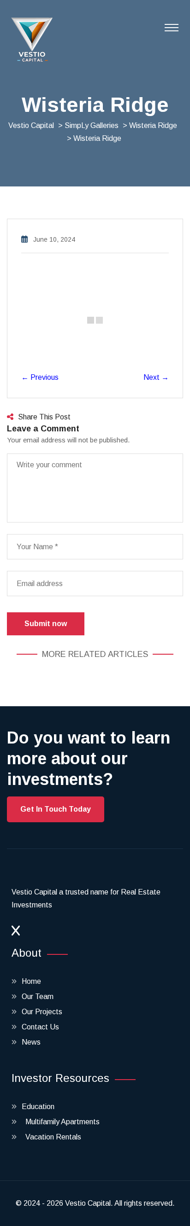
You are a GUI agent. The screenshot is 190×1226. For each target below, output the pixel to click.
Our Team (37, 996)
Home (31, 981)
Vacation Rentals (51, 1137)
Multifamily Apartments (61, 1122)
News (31, 1042)
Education (38, 1106)
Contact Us (40, 1027)
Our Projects (42, 1012)
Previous (40, 377)
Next (156, 377)
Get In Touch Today (55, 809)
